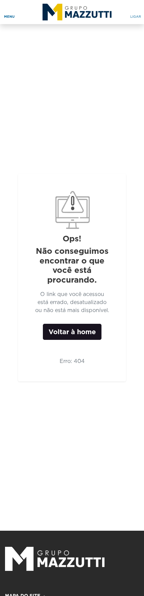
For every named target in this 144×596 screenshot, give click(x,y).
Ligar (135, 16)
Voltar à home (72, 332)
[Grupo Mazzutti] (75, 12)
